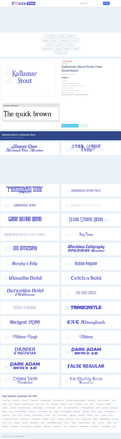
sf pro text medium (38, 415)
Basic (54, 36)
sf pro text (47, 415)
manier (53, 419)
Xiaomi (98, 408)
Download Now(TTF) (70, 126)
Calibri (113, 400)
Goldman (5, 408)
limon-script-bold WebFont (71, 408)
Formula (66, 422)
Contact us (17, 436)
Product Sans (73, 426)
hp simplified (99, 404)
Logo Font (60, 44)
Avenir (65, 426)
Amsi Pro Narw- (95, 426)
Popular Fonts (47, 48)
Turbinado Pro (14, 426)
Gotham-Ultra (6, 400)
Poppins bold (6, 415)
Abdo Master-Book (58, 400)
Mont (10, 404)
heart (115, 422)
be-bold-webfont (62, 415)
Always (109, 422)
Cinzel (13, 415)
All (47, 36)
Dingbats (72, 36)
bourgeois (13, 408)
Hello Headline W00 (45, 400)
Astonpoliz (45, 419)
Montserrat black (86, 419)
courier (42, 422)
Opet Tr (59, 408)
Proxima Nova (70, 419)
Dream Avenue (57, 426)
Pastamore (64, 404)
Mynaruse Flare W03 (28, 404)
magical (73, 422)
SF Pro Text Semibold (20, 411)
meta (114, 426)
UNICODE (108, 404)
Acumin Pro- (25, 400)
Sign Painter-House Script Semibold (75, 400)
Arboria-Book (114, 408)
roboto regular (37, 426)
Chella (11, 411)
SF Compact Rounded (87, 408)
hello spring (60, 419)
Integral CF (17, 422)
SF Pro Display (91, 400)
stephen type (47, 426)
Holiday (50, 44)
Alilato (4, 422)
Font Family (83, 126)
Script (58, 48)
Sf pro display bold (66, 411)
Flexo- (10, 422)
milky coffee (16, 400)
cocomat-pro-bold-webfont (10, 419)
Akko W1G (25, 422)
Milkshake (89, 415)
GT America (81, 415)
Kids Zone (27, 415)
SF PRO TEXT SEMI (42, 411)
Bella (37, 404)
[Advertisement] (60, 19)
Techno (75, 48)
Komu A (20, 415)
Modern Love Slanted (84, 422)
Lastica (111, 415)
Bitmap (62, 36)
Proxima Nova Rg (84, 426)
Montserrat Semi (50, 408)
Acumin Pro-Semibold (24, 408)
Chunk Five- (101, 422)
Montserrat (17, 404)
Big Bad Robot (34, 422)
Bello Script (86, 411)
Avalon (97, 415)
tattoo (66, 48)
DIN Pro (71, 404)
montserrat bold (35, 419)
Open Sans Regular (26, 426)
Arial (42, 404)
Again (94, 422)
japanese (103, 415)
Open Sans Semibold (103, 400)
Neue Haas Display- (38, 408)
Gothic (75, 40)
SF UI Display (78, 404)
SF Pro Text (105, 408)
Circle (86, 404)
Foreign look (64, 40)
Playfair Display (106, 426)
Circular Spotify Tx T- (110, 411)
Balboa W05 (34, 400)
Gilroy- (92, 404)
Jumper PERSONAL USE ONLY (54, 422)
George (56, 411)
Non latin (70, 44)
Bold (50, 411)
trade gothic (32, 411)
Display (45, 40)
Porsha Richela (25, 419)
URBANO (95, 419)
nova (77, 419)
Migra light (73, 415)
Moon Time (115, 419)
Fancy (54, 40)
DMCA (22, 436)
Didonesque (54, 404)
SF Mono (93, 411)
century (5, 404)
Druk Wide (5, 426)
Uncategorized (60, 53)
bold (54, 415)
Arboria (4, 411)
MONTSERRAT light (105, 419)
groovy (100, 411)
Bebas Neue (77, 411)
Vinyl (47, 404)
